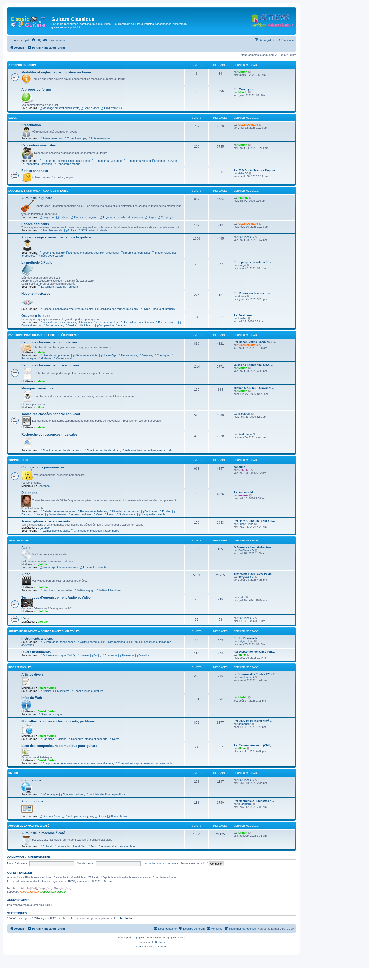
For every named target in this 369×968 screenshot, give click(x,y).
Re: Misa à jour (243, 89)
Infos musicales (20, 667)
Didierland (29, 493)
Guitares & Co (51, 816)
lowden (242, 318)
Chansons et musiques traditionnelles (96, 530)
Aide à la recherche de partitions (62, 450)
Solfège (47, 308)
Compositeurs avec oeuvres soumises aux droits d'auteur (78, 763)
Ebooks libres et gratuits (88, 690)
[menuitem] (36, 40)
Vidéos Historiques (110, 590)
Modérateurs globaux (53, 891)
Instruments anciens (37, 638)
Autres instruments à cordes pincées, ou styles (44, 631)
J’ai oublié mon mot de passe (160, 863)
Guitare (71, 230)
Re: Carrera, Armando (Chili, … (254, 745)
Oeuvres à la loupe (35, 316)
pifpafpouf (244, 413)
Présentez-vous (52, 138)
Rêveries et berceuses (126, 511)
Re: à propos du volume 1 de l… (255, 262)
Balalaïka (143, 655)
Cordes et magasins (86, 217)
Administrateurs (29, 891)
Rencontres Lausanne (108, 160)
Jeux (94, 846)
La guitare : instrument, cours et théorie (38, 190)
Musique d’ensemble (152, 514)
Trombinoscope (76, 138)
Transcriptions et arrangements (45, 521)
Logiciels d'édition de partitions (107, 794)
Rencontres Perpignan (38, 163)
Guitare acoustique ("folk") (59, 655)
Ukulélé (84, 655)
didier (242, 654)
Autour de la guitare (36, 198)
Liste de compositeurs (56, 355)
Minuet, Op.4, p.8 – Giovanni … (254, 387)
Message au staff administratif (61, 108)
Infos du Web (31, 698)
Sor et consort (54, 325)
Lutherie (64, 217)
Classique (163, 355)
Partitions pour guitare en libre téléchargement (44, 335)
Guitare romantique (116, 641)
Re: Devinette (243, 315)
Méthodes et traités (86, 355)
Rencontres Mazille (68, 163)
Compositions (18, 460)
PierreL (243, 197)
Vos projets (168, 217)
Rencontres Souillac (139, 160)
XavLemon (245, 434)
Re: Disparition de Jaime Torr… (254, 651)
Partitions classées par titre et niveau (50, 365)
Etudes (166, 511)
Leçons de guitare (54, 252)
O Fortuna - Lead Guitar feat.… (254, 547)
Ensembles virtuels (94, 567)
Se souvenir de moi (192, 863)
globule (43, 564)
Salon (12, 117)
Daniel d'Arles (47, 687)
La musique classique (56, 530)
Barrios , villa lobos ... (81, 325)
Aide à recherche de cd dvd (103, 450)
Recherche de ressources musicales (49, 434)
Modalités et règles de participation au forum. (56, 72)
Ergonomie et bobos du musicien (123, 217)
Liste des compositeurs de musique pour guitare (59, 746)
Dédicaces (150, 511)
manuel (243, 495)
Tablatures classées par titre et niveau (50, 414)
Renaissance (129, 355)
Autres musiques (81, 514)
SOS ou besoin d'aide (94, 230)
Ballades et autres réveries (59, 511)
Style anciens (127, 514)
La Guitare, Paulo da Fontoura (59, 286)
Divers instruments (36, 652)
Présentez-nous (100, 138)
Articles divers (32, 674)
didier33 (243, 173)
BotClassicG (246, 236)
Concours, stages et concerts (89, 738)
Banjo (96, 655)
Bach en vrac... (167, 322)
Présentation (31, 125)
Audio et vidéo (18, 540)
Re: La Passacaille (246, 638)
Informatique (31, 780)
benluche (126, 918)
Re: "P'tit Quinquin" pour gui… (254, 520)
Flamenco (127, 655)
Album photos (32, 801)
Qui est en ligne (19, 872)
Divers (13, 773)
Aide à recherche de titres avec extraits (149, 450)
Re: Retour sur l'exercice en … (254, 293)
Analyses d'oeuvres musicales (75, 308)
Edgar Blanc (245, 523)
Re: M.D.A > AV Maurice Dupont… (256, 170)
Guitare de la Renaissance (59, 641)
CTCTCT (244, 469)
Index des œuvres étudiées (59, 322)
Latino (110, 514)
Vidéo (25, 574)
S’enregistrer (39, 857)
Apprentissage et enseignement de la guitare (56, 237)
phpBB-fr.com (158, 942)
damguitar (244, 723)
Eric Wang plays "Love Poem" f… (255, 573)
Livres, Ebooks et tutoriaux (159, 308)
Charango (44, 485)
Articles (47, 690)
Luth (135, 641)
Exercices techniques (137, 252)
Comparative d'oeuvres (112, 325)
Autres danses (57, 514)
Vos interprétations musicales (60, 567)
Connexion (15, 857)
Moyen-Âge (109, 355)
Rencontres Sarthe (166, 160)
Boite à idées (91, 108)
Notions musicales (35, 293)
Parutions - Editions (54, 738)
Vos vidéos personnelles (57, 590)
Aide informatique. (73, 794)
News (115, 738)
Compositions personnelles (42, 467)
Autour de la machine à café (28, 825)
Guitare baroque (90, 641)
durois (242, 296)
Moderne (46, 358)
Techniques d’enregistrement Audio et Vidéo (56, 597)
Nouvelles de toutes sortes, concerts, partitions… (59, 721)
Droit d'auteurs (113, 108)
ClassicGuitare (248, 124)
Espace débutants (35, 224)
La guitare (49, 217)
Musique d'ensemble (37, 388)
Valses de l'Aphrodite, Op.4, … (254, 364)
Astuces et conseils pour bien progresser (94, 252)
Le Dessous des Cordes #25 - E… (255, 674)
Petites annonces (34, 171)
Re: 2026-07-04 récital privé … (253, 720)
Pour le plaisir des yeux (79, 816)
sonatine (239, 466)
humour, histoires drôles (71, 846)
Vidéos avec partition (51, 255)
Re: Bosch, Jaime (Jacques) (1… (255, 341)
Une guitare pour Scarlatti (138, 322)
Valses (40, 514)
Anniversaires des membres (118, 846)
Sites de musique (51, 714)
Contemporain (64, 358)
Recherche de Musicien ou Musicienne (66, 160)
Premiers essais (53, 230)
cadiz (241, 597)
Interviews (62, 690)
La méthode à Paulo (36, 262)
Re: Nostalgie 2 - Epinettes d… (254, 800)
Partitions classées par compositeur (49, 342)
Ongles (152, 217)
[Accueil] (29, 21)
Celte (99, 514)
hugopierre (245, 803)
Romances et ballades (93, 511)
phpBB (140, 937)
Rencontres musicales (38, 145)
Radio (25, 618)
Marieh (242, 71)
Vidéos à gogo (85, 590)
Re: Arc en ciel (243, 492)
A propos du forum (22, 65)
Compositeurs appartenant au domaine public (145, 763)
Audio (26, 548)
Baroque (147, 355)
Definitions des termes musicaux (118, 308)
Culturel (47, 846)
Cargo (242, 265)
